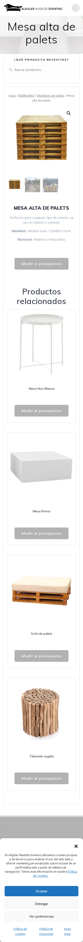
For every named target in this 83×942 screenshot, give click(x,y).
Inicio (12, 95)
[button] (76, 846)
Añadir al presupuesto (41, 264)
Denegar (41, 904)
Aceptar (41, 891)
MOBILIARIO (26, 95)
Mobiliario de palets (50, 95)
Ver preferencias (41, 916)
